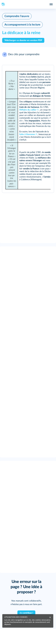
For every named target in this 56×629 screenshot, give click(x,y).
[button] (28, 54)
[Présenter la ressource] (48, 70)
